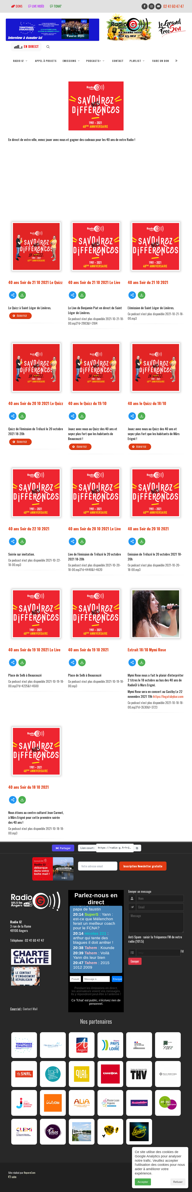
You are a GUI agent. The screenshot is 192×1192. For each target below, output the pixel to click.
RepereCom (29, 1172)
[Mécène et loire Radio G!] (52, 1045)
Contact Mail (30, 1009)
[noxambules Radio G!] (139, 1103)
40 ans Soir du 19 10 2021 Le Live (34, 649)
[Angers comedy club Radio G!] (139, 1131)
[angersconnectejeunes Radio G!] (24, 1103)
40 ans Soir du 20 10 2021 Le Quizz (35, 403)
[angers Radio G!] (81, 1045)
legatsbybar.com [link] (168, 696)
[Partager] (12, 295)
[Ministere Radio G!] (139, 1045)
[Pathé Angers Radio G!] (110, 1131)
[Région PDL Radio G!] (110, 1045)
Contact (118, 61)
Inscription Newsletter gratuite (142, 866)
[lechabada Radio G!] (110, 1074)
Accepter (143, 1181)
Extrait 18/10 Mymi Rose (147, 649)
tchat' (57, 6)
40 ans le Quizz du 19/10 (87, 403)
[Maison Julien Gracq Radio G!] (167, 1074)
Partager (63, 848)
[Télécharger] (22, 295)
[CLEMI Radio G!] (24, 1131)
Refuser (178, 1181)
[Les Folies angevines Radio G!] (52, 1131)
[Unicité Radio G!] (52, 1103)
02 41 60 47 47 (173, 6)
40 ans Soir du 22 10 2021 (28, 528)
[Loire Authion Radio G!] (81, 1131)
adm (13, 1177)
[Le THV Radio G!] (139, 1074)
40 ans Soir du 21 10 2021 (148, 282)
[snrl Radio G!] (24, 1074)
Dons (18, 6)
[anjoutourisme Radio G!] (167, 1103)
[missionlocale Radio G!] (110, 1103)
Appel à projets (46, 61)
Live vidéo (37, 6)
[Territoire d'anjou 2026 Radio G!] (24, 1045)
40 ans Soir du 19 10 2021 (88, 649)
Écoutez (21, 315)
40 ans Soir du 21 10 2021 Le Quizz (35, 282)
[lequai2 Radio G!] (81, 1074)
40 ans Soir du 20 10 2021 (148, 528)
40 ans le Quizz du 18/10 (147, 403)
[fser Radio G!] (167, 1045)
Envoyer (135, 961)
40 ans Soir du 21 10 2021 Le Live (94, 282)
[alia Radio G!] (81, 1103)
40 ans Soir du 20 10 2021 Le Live (94, 528)
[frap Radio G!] (52, 1074)
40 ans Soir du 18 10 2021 (28, 787)
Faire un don (160, 61)
